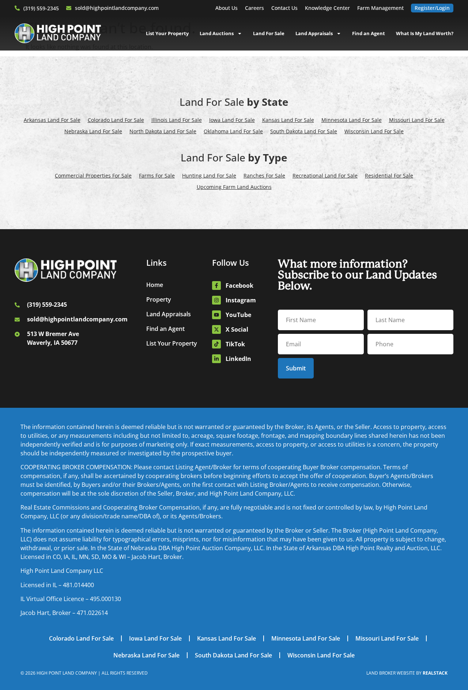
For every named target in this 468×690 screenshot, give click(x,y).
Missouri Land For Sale (417, 119)
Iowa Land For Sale (232, 119)
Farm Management (380, 7)
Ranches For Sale (264, 175)
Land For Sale (268, 33)
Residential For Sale (389, 175)
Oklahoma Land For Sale (233, 131)
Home (154, 284)
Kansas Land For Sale (288, 119)
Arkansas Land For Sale (52, 119)
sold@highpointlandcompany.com (117, 7)
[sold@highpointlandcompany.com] (68, 8)
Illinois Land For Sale (176, 119)
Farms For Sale (157, 175)
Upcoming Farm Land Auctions (234, 186)
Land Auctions (217, 33)
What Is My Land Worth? (424, 33)
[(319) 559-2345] (17, 8)
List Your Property (167, 33)
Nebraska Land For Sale (93, 131)
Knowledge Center (327, 7)
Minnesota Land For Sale (351, 119)
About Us (226, 7)
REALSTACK (435, 673)
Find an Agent (368, 33)
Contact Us (284, 7)
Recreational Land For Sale (325, 175)
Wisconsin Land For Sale (374, 131)
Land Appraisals (314, 33)
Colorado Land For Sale (116, 119)
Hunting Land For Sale (209, 175)
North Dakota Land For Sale (162, 131)
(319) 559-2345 (41, 8)
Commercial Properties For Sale (93, 175)
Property (158, 299)
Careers (254, 7)
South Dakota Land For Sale (303, 131)
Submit (296, 368)
